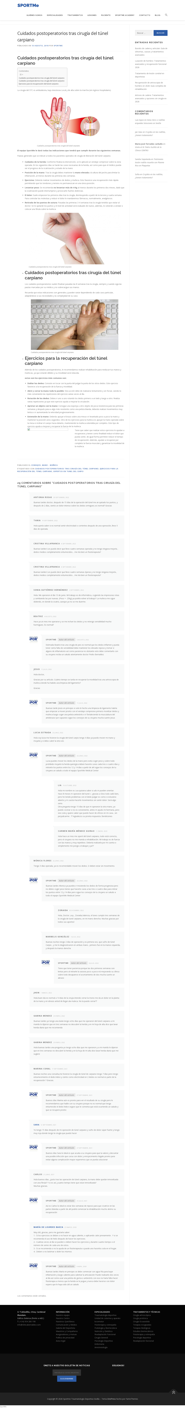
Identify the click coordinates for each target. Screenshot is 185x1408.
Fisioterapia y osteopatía (105, 1324)
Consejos (36, 465)
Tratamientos (75, 15)
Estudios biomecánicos (143, 1331)
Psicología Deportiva (104, 1341)
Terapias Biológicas (141, 1328)
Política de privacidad (65, 1337)
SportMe (58, 46)
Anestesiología (101, 1347)
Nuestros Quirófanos (65, 1321)
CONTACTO (144, 15)
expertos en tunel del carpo (68, 471)
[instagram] (118, 1373)
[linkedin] (124, 1373)
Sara (36, 1124)
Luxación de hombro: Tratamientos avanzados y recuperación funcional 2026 (150, 64)
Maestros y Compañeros (67, 1331)
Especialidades (55, 15)
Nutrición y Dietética (103, 1331)
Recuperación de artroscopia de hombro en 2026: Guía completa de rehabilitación (150, 85)
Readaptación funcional (143, 1341)
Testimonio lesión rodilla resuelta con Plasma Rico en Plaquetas (149, 162)
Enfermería (99, 1344)
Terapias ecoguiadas (142, 1324)
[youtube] (131, 1373)
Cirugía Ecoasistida (141, 1321)
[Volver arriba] (173, 1392)
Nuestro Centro (63, 1318)
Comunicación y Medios (66, 1324)
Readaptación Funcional (105, 1334)
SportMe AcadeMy (124, 15)
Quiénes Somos (34, 15)
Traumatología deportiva (105, 1315)
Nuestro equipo (63, 1315)
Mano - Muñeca (50, 465)
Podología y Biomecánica (106, 1328)
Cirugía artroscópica (142, 1315)
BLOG (157, 15)
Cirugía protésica (140, 1318)
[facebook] (105, 1373)
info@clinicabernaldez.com (29, 1324)
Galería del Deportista (65, 1328)
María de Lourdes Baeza (48, 1227)
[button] (165, 15)
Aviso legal (60, 1341)
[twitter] (111, 1373)
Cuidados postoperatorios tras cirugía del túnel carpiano (41, 78)
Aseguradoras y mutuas (66, 1334)
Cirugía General (101, 1337)
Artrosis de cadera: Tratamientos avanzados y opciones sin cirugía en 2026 (150, 98)
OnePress (111, 1399)
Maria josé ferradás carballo (149, 144)
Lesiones (92, 15)
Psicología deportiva (142, 1337)
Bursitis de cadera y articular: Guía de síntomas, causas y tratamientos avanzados (151, 51)
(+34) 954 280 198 (27, 1321)
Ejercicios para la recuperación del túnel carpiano (39, 84)
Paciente (106, 15)
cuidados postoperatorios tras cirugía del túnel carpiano (67, 469)
